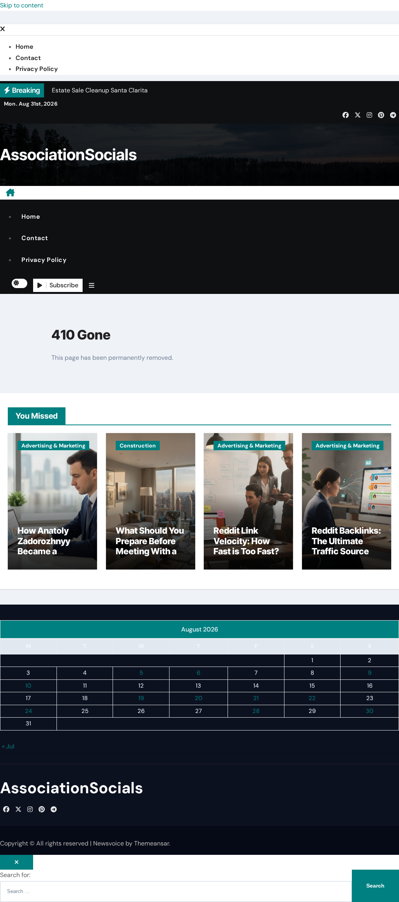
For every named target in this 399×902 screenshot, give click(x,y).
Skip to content (21, 5)
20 (198, 698)
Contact (28, 58)
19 (141, 698)
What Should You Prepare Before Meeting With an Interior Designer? (150, 551)
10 (28, 685)
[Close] (2, 29)
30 (369, 711)
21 (256, 698)
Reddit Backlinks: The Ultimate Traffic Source (346, 540)
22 (312, 698)
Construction (138, 445)
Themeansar (151, 843)
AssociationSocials (68, 154)
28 (256, 711)
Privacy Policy (37, 69)
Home (24, 46)
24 (28, 711)
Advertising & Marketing (53, 445)
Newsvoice (108, 843)
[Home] (10, 193)
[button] (91, 285)
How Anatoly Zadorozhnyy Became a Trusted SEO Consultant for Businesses (46, 556)
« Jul (8, 746)
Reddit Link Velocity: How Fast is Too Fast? (246, 540)
